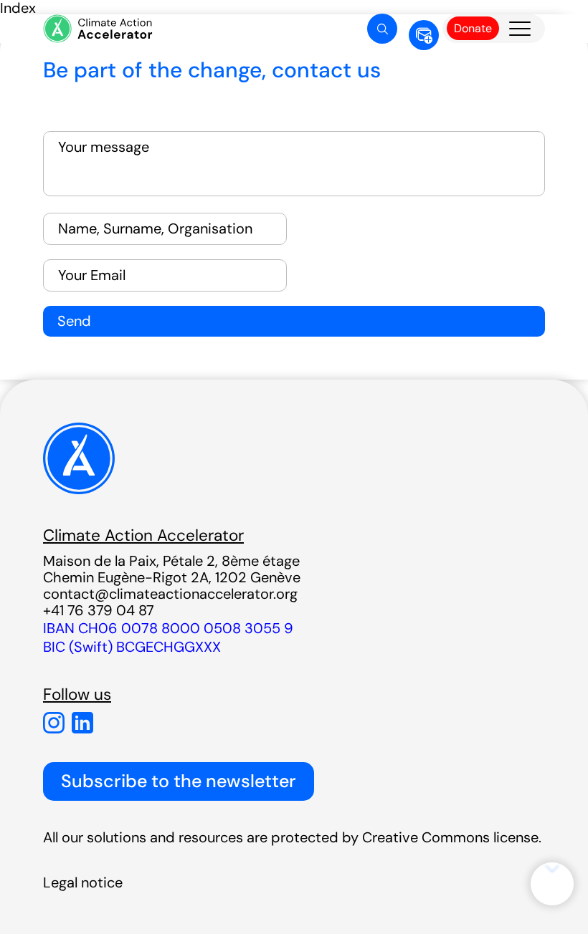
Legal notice (83, 882)
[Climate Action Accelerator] (79, 490)
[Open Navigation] (520, 28)
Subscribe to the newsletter (178, 781)
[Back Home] (97, 28)
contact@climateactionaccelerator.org (170, 593)
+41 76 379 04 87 (98, 610)
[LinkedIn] (82, 722)
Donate (473, 28)
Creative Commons (426, 837)
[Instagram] (54, 722)
